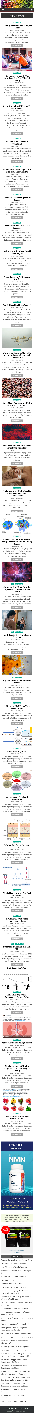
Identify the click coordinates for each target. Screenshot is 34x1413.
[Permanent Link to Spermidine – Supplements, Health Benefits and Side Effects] (17, 388)
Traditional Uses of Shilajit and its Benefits (17, 198)
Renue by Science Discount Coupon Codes (17, 26)
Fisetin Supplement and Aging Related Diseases (17, 1117)
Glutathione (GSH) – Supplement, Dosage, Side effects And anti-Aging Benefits (17, 541)
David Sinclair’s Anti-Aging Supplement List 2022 (17, 919)
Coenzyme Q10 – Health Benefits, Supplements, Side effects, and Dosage (17, 589)
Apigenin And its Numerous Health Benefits (17, 681)
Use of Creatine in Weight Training (14, 1267)
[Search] (32, 9)
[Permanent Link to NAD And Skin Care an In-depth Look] (17, 829)
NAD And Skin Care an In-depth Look (17, 846)
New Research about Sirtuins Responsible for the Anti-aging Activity (17, 1068)
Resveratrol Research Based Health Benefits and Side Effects (17, 446)
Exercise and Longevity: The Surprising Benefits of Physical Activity (17, 78)
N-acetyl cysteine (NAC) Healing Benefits (17, 278)
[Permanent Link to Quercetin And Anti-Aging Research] (17, 1026)
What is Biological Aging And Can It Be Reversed (17, 894)
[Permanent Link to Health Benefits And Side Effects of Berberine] (17, 620)
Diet (12, 584)
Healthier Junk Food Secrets (11, 1284)
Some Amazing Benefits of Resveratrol (17, 798)
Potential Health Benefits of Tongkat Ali (17, 142)
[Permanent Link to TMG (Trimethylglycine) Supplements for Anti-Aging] (17, 978)
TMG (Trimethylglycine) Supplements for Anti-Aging (17, 995)
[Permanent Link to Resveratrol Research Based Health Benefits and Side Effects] (17, 432)
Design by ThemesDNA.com (17, 1411)
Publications (17, 22)
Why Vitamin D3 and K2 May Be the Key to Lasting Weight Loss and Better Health (17, 355)
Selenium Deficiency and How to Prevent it (17, 226)
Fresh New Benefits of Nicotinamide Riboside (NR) (17, 252)
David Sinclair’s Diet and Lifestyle (13, 1401)
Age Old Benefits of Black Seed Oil (17, 305)
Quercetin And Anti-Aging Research (17, 1042)
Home (12, 944)
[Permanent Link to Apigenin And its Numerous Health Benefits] (17, 665)
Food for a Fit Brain (8, 1280)
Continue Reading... (17, 46)
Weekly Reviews (17, 677)
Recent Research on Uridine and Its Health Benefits (17, 107)
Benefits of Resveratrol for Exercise (14, 1287)
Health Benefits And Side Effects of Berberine (17, 636)
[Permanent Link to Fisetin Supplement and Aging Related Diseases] (17, 1100)
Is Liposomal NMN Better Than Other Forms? (17, 707)
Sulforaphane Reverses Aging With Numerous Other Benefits (17, 170)
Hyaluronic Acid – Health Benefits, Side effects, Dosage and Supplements (17, 493)
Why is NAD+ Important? (17, 751)
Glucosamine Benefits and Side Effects (15, 1309)
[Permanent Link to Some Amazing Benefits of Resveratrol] (17, 781)
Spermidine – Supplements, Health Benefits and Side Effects (17, 404)
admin (11, 30)
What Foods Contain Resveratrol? (13, 1277)
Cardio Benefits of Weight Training (14, 1264)
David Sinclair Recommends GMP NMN (17, 947)
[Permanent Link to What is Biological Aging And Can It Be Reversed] (17, 877)
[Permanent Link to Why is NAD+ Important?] (17, 736)
